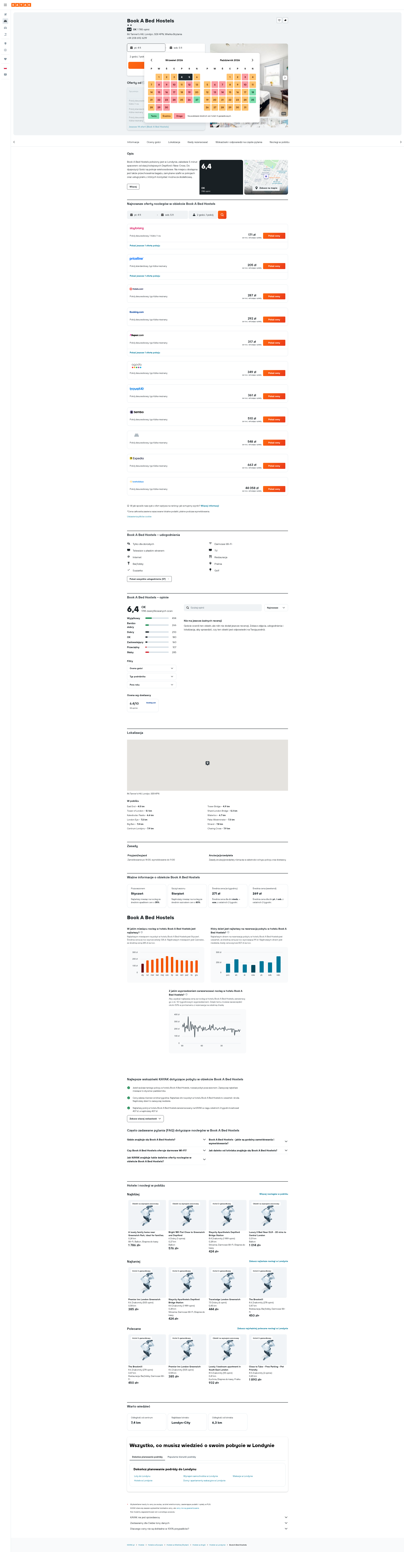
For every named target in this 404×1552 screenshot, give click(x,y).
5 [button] (189, 77)
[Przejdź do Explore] (5, 43)
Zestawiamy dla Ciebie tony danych (149, 1523)
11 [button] (182, 84)
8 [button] (159, 84)
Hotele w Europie (155, 1545)
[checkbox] (143, 705)
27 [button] (197, 99)
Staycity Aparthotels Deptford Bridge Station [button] (224, 1234)
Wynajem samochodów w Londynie (200, 1476)
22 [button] (158, 99)
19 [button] (189, 92)
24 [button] (174, 99)
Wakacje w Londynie (243, 1476)
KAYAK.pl (131, 1545)
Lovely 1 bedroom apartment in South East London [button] (225, 1368)
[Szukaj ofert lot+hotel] (5, 34)
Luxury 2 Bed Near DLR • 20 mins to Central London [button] (267, 1234)
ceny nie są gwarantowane (187, 1508)
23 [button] (166, 99)
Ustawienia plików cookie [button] (139, 516)
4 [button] (181, 77)
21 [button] (151, 99)
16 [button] (166, 92)
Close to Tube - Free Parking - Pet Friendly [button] (266, 1368)
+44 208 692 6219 (137, 37)
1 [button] (158, 77)
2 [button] (166, 77)
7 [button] (151, 84)
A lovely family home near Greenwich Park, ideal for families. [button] (146, 1234)
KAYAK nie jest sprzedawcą (145, 1517)
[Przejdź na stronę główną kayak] (21, 5)
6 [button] (197, 77)
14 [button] (151, 92)
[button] (5, 4)
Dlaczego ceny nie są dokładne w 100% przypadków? (159, 1528)
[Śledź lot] (5, 50)
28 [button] (151, 107)
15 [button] (159, 92)
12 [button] (189, 84)
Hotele (141, 1545)
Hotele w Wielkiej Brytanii (178, 1545)
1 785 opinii (143, 29)
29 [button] (158, 107)
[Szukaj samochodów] (5, 28)
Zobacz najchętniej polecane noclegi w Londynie (262, 1328)
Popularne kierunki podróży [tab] (182, 1456)
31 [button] (245, 107)
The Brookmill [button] (256, 1299)
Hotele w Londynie (143, 1480)
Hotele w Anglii (199, 1545)
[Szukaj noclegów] (5, 21)
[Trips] (5, 59)
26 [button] (189, 99)
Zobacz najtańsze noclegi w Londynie (268, 1261)
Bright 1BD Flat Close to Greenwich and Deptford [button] (187, 1234)
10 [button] (174, 84)
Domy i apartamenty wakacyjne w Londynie (204, 1480)
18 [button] (182, 92)
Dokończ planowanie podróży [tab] (147, 1456)
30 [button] (166, 107)
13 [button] (197, 84)
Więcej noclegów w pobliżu (273, 1194)
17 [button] (174, 92)
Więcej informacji (210, 505)
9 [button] (166, 84)
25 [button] (181, 99)
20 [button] (196, 92)
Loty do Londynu (142, 1476)
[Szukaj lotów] (5, 14)
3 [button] (174, 77)
